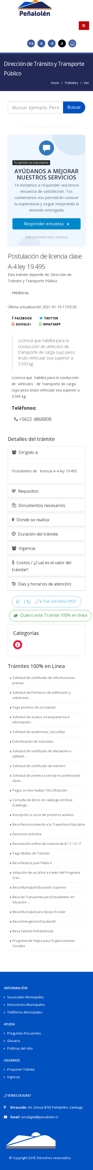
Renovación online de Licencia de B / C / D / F (46, 843)
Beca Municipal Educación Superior (39, 887)
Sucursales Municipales (25, 997)
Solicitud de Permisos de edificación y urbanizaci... (41, 695)
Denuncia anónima (26, 834)
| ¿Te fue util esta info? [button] (49, 601)
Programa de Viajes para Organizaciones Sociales (43, 943)
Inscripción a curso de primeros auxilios (43, 815)
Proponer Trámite (21, 1069)
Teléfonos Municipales (24, 1012)
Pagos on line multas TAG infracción (39, 790)
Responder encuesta (44, 224)
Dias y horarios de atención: (44, 584)
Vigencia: (27, 548)
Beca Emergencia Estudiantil (34, 921)
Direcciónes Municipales (26, 1004)
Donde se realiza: (33, 520)
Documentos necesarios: (41, 505)
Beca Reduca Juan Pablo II (32, 863)
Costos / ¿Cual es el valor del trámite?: (41, 566)
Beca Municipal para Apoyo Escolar (39, 912)
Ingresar (13, 1077)
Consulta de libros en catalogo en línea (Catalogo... (42, 802)
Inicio (55, 82)
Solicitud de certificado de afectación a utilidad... (41, 753)
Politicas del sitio (20, 1048)
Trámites (71, 82)
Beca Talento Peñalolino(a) (32, 931)
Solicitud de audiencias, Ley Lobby (38, 732)
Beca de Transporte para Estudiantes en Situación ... (43, 899)
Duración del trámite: (37, 534)
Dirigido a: (28, 452)
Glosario (13, 1041)
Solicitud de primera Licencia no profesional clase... (46, 778)
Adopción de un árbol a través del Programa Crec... (46, 875)
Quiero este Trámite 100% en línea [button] (53, 615)
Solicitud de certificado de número (38, 766)
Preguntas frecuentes (24, 1033)
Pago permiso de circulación (34, 707)
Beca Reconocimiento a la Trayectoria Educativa (48, 824)
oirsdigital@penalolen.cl (39, 1117)
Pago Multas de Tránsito (31, 853)
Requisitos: (28, 491)
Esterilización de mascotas (32, 741)
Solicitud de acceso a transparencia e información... (41, 719)
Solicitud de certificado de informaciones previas (43, 680)
